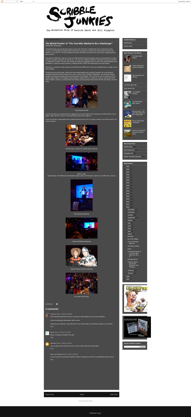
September (131, 217)
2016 (128, 191)
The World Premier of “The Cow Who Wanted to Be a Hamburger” (79, 43)
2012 (128, 202)
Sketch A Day (128, 147)
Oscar (129, 249)
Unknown (53, 343)
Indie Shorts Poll (129, 88)
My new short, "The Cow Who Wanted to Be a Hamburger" (138, 112)
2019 (128, 183)
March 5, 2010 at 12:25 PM (62, 332)
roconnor (53, 314)
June (129, 226)
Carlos (52, 332)
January (130, 273)
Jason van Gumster (56, 354)
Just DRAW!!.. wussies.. (136, 92)
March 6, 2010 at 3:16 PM (64, 343)
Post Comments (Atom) (85, 401)
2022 (128, 174)
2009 (128, 276)
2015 (128, 193)
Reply (52, 326)
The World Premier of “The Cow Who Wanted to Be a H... (134, 254)
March (130, 234)
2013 (128, 199)
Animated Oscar (133, 259)
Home (82, 394)
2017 (128, 188)
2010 (128, 207)
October (130, 215)
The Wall (130, 236)
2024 (128, 169)
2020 (128, 180)
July (129, 223)
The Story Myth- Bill (130, 85)
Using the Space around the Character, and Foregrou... (133, 264)
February (131, 270)
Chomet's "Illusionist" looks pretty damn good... (138, 132)
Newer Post (49, 394)
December (131, 209)
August (130, 220)
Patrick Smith (128, 46)
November (131, 212)
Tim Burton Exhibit (133, 246)
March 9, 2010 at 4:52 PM (70, 354)
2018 (128, 185)
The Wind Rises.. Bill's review (137, 102)
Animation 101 (128, 153)
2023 (128, 172)
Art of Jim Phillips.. (133, 239)
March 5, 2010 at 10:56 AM (64, 314)
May (129, 228)
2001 (128, 279)
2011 (128, 204)
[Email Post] (56, 304)
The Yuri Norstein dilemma (133, 242)
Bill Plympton (128, 43)
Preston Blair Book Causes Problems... (138, 66)
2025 (128, 166)
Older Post (114, 394)
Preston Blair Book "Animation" (138, 121)
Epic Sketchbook (129, 150)
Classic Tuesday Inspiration (132, 156)
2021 (128, 177)
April (129, 231)
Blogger (99, 413)
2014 (128, 196)
